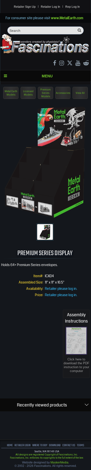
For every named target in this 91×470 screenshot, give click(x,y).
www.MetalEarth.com (67, 18)
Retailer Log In (50, 6)
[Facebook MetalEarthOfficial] (54, 64)
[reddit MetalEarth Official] (86, 64)
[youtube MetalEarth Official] (77, 64)
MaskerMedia (59, 462)
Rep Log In (72, 6)
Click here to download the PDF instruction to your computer (76, 365)
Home (10, 445)
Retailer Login (23, 445)
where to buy (39, 445)
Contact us (68, 445)
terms (80, 445)
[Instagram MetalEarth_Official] (61, 64)
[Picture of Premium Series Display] (45, 232)
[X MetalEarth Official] (70, 64)
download (55, 445)
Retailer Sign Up (25, 6)
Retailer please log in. (61, 288)
